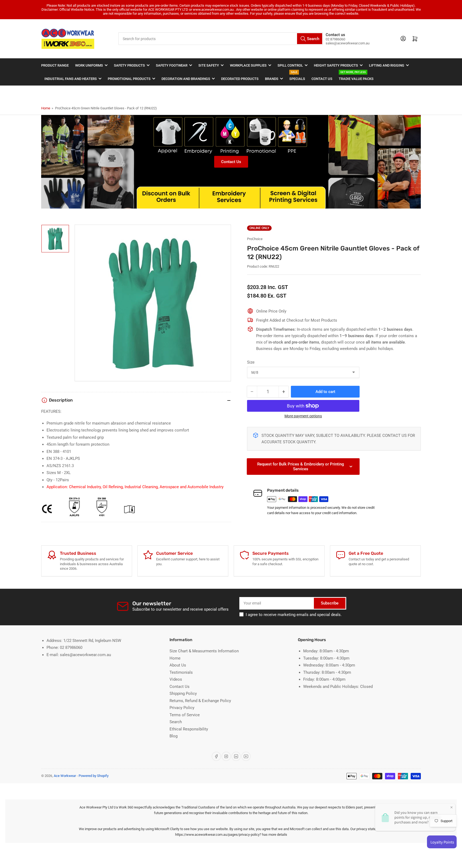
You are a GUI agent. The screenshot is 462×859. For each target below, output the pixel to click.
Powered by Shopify (94, 776)
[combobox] (220, 38)
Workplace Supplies (248, 65)
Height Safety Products (336, 65)
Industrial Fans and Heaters (70, 79)
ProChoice (255, 239)
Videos (176, 679)
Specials (297, 76)
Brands (271, 79)
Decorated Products (240, 79)
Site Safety (208, 65)
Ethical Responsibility (189, 729)
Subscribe (329, 603)
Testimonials (181, 672)
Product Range (55, 65)
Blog (174, 736)
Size (251, 362)
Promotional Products (129, 79)
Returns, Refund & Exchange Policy (200, 700)
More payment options (303, 416)
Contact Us (321, 79)
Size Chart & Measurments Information (204, 651)
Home (45, 108)
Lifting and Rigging (386, 65)
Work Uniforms (89, 65)
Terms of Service (185, 714)
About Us (178, 665)
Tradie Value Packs (356, 76)
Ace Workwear (65, 776)
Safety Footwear (171, 65)
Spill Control (290, 65)
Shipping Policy (183, 693)
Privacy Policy (182, 707)
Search (176, 721)
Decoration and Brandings (185, 79)
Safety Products (129, 65)
